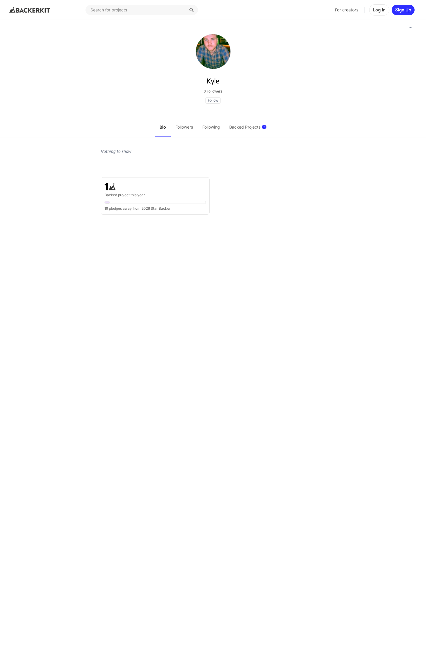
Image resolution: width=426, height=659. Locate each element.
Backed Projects (247, 126)
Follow (213, 100)
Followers (184, 126)
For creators (346, 10)
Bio (163, 126)
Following (211, 126)
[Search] (191, 10)
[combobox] (141, 10)
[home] (29, 10)
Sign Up (403, 10)
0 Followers (213, 91)
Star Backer (161, 208)
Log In (379, 10)
